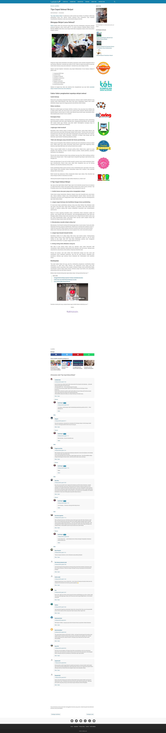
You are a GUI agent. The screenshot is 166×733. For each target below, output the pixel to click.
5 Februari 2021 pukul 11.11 (63, 435)
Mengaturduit (57, 675)
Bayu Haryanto (58, 550)
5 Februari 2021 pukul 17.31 (60, 552)
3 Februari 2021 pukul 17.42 (60, 381)
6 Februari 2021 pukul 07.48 (60, 564)
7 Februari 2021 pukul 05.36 (60, 648)
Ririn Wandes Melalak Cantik (61, 562)
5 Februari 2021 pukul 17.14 (60, 517)
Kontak (87, 726)
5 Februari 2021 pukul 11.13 (63, 468)
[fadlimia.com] (55, 1)
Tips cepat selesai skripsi (56, 15)
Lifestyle (65, 1)
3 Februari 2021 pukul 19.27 (63, 404)
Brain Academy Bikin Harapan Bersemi (62, 281)
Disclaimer (76, 726)
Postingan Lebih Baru (55, 714)
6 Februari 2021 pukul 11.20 (60, 579)
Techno (87, 1)
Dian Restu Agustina (59, 515)
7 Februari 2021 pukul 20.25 (63, 536)
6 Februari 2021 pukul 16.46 (60, 607)
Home (72, 726)
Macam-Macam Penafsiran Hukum (105, 55)
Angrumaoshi (57, 660)
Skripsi (52, 25)
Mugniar (56, 418)
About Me (93, 1)
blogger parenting (58, 448)
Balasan (56, 399)
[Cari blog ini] (114, 1)
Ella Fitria (57, 480)
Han (55, 590)
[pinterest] (77, 354)
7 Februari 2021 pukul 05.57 (60, 677)
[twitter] (67, 354)
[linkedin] (94, 720)
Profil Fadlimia (93, 726)
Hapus (58, 396)
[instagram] (85, 720)
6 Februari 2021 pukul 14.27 (60, 592)
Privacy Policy (82, 726)
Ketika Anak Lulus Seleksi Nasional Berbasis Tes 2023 (65, 279)
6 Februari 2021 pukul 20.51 (60, 620)
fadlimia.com (84, 731)
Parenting (72, 1)
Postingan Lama (90, 714)
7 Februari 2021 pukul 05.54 (60, 662)
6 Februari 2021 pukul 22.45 (60, 632)
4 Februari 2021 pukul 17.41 (60, 450)
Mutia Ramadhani (58, 630)
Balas (56, 396)
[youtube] (80, 720)
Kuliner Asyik (57, 577)
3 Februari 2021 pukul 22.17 (60, 420)
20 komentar (61, 12)
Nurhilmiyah (60, 402)
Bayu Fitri (57, 646)
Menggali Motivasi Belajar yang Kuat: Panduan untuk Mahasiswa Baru (68, 277)
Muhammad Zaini (58, 618)
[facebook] (56, 354)
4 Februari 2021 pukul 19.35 (60, 482)
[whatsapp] (88, 354)
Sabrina (56, 605)
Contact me (102, 1)
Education (80, 1)
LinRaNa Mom (58, 379)
